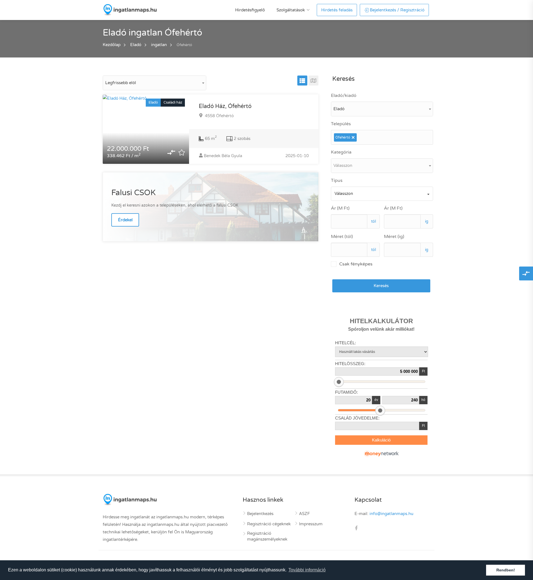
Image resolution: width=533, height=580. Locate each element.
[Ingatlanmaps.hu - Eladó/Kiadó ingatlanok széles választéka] (130, 9)
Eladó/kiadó (343, 95)
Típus (337, 180)
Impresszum (311, 523)
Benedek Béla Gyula (223, 155)
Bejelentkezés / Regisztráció (397, 9)
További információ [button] (307, 570)
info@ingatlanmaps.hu (391, 513)
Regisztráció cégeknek (269, 523)
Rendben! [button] (505, 570)
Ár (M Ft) (340, 208)
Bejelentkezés (260, 513)
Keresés (381, 285)
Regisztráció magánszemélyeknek (267, 536)
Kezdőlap (111, 44)
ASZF (304, 513)
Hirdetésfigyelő (250, 9)
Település (341, 124)
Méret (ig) (394, 236)
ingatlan (159, 44)
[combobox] (154, 83)
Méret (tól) (342, 236)
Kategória (341, 152)
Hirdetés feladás (337, 9)
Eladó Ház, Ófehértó (225, 106)
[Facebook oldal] (356, 528)
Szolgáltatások (290, 9)
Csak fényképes (356, 264)
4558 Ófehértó (219, 115)
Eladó (135, 44)
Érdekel (125, 219)
